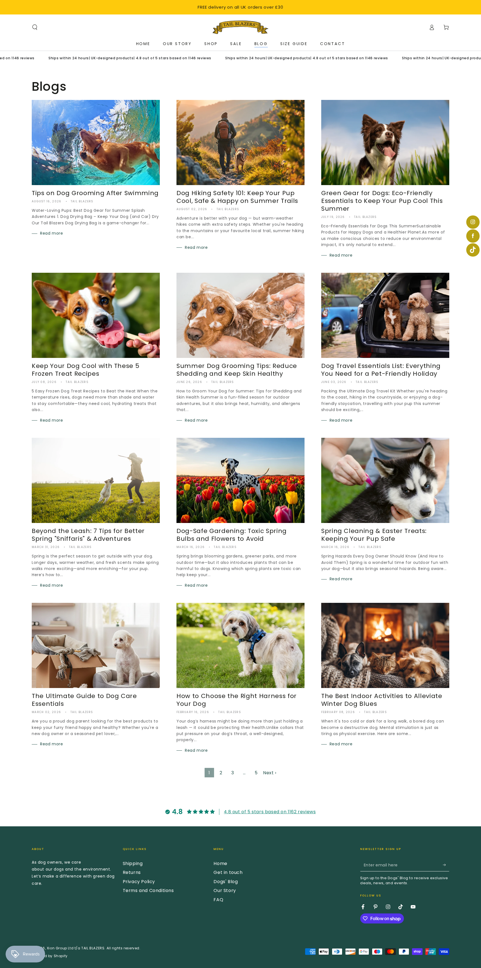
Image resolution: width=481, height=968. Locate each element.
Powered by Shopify (50, 956)
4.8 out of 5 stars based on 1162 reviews (270, 812)
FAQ (218, 899)
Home (220, 863)
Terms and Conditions (148, 890)
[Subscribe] (446, 865)
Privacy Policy (139, 881)
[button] (35, 27)
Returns (132, 872)
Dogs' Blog (225, 881)
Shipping (133, 863)
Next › (269, 773)
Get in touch (227, 872)
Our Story (224, 890)
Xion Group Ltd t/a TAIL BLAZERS (76, 948)
